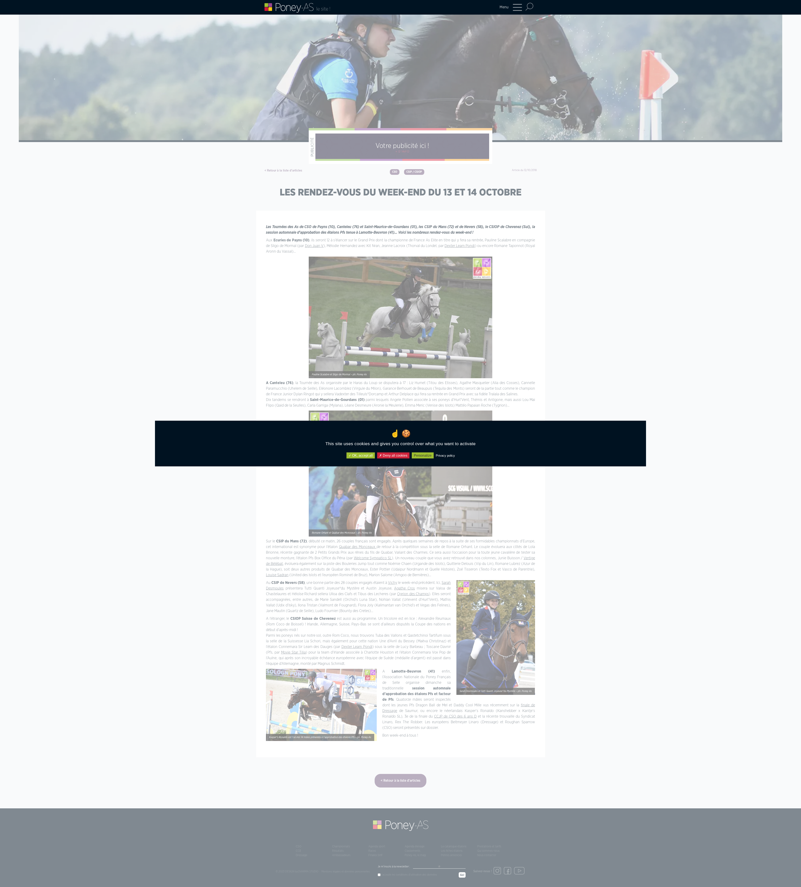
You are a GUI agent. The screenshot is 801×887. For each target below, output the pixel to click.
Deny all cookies (394, 455)
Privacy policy (445, 455)
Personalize (423, 455)
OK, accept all (362, 455)
